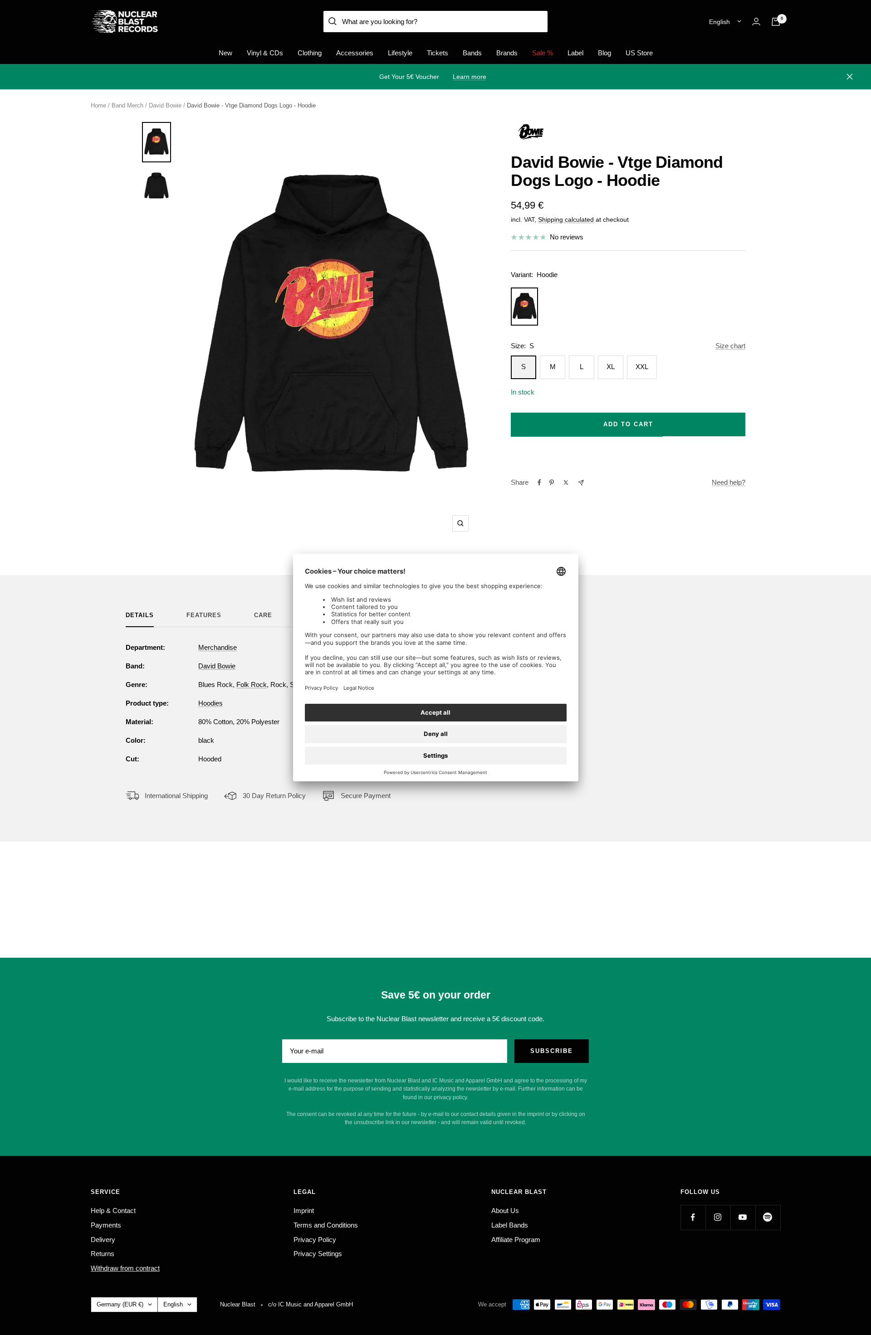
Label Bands (509, 1225)
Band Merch (127, 105)
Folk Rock (251, 684)
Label (575, 53)
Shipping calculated (566, 219)
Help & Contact (113, 1210)
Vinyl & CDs (265, 53)
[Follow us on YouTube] (742, 1217)
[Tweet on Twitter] (566, 482)
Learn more (469, 76)
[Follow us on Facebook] (692, 1217)
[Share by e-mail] (581, 483)
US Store (639, 53)
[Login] (756, 21)
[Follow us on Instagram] (717, 1217)
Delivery (103, 1239)
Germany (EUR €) (120, 1304)
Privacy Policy (315, 1239)
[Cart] (775, 22)
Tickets (437, 53)
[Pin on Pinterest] (551, 482)
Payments (106, 1225)
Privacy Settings (318, 1253)
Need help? (728, 482)
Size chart (730, 346)
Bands (472, 53)
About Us (505, 1210)
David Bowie (165, 105)
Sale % (542, 53)
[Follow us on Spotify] (767, 1217)
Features (203, 615)
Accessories (354, 53)
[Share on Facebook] (539, 482)
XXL (642, 366)
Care (263, 615)
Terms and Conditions (326, 1225)
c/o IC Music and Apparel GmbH (310, 1304)
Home (98, 105)
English (719, 21)
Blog (604, 53)
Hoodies (210, 703)
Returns (102, 1253)
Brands (507, 53)
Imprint (304, 1210)
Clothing (310, 53)
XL (611, 366)
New (225, 53)
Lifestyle (400, 53)
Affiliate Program (515, 1239)
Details (140, 615)
